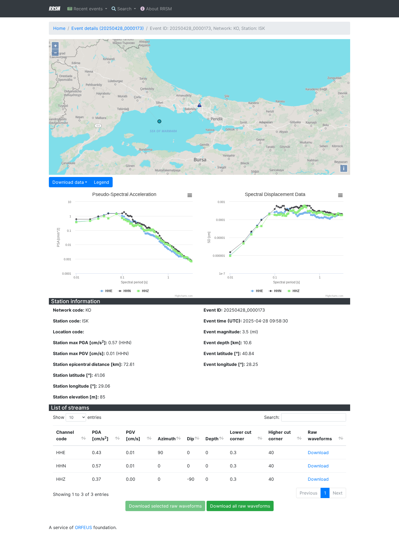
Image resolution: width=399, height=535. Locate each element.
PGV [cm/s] (133, 435)
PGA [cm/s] (100, 435)
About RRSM (158, 8)
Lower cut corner (240, 435)
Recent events (88, 8)
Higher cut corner (279, 435)
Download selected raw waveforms (165, 506)
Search (124, 8)
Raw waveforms (320, 435)
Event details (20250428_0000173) (107, 28)
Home (59, 28)
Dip (190, 438)
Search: (271, 417)
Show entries (77, 417)
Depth (211, 438)
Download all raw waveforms (240, 506)
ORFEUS (83, 527)
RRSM (54, 9)
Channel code (65, 435)
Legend (101, 182)
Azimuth (167, 438)
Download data (68, 182)
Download (318, 452)
